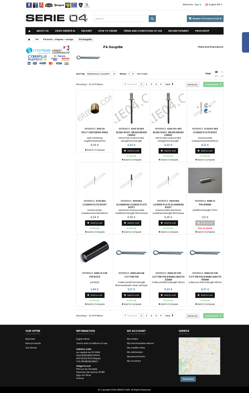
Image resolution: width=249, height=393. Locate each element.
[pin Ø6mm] (205, 180)
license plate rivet (205, 132)
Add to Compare (96, 149)
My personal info (136, 356)
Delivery (86, 31)
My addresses (135, 352)
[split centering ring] (95, 108)
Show (123, 73)
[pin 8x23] (95, 253)
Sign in (197, 4)
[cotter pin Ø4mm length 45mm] (205, 253)
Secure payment (178, 31)
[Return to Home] (29, 39)
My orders (132, 338)
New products (33, 343)
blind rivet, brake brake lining (131, 134)
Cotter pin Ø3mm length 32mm (168, 278)
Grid (216, 76)
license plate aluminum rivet (168, 206)
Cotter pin (131, 276)
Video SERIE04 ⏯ (65, 31)
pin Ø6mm (205, 204)
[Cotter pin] (131, 253)
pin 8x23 (94, 276)
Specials (30, 338)
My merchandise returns (140, 343)
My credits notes (136, 347)
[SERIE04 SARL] (56, 18)
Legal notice (83, 338)
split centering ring (94, 132)
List (222, 76)
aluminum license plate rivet (131, 206)
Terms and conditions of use (142, 31)
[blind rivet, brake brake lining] (131, 108)
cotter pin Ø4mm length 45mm (205, 278)
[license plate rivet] (205, 108)
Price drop (202, 31)
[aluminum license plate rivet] (131, 180)
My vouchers (134, 360)
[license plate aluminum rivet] (168, 180)
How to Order (107, 31)
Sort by (80, 73)
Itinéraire (188, 379)
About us (42, 31)
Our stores (31, 347)
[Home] (29, 31)
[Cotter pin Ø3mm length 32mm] (168, 253)
